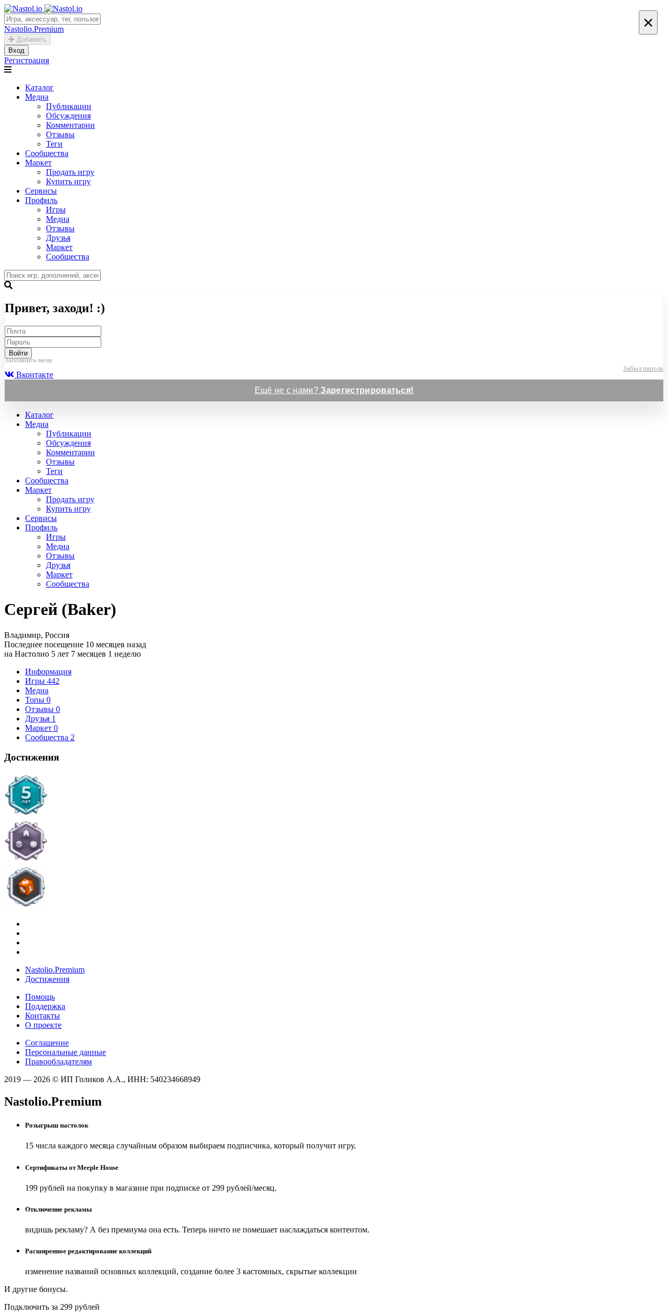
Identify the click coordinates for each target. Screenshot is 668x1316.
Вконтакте (33, 374)
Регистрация (26, 60)
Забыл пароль (643, 368)
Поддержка (45, 1006)
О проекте (43, 1025)
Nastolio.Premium (55, 969)
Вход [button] (16, 50)
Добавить (30, 39)
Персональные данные (65, 1052)
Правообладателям (58, 1061)
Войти (18, 353)
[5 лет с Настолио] (334, 796)
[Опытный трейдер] (334, 842)
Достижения (47, 979)
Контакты (42, 1015)
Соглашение (47, 1042)
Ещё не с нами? (334, 390)
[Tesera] (334, 888)
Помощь (40, 996)
